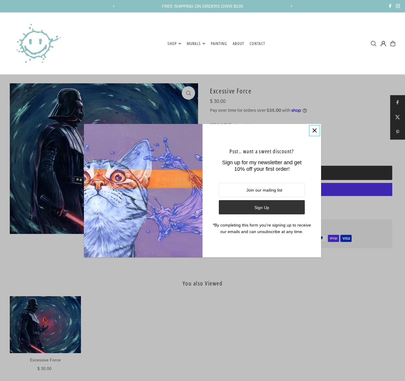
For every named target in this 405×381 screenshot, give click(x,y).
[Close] (314, 130)
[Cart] (392, 43)
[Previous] (114, 6)
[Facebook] (390, 6)
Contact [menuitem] (257, 43)
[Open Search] (373, 43)
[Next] (291, 6)
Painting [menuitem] (219, 43)
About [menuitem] (238, 43)
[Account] (383, 43)
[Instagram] (398, 6)
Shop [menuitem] (172, 43)
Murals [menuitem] (193, 43)
